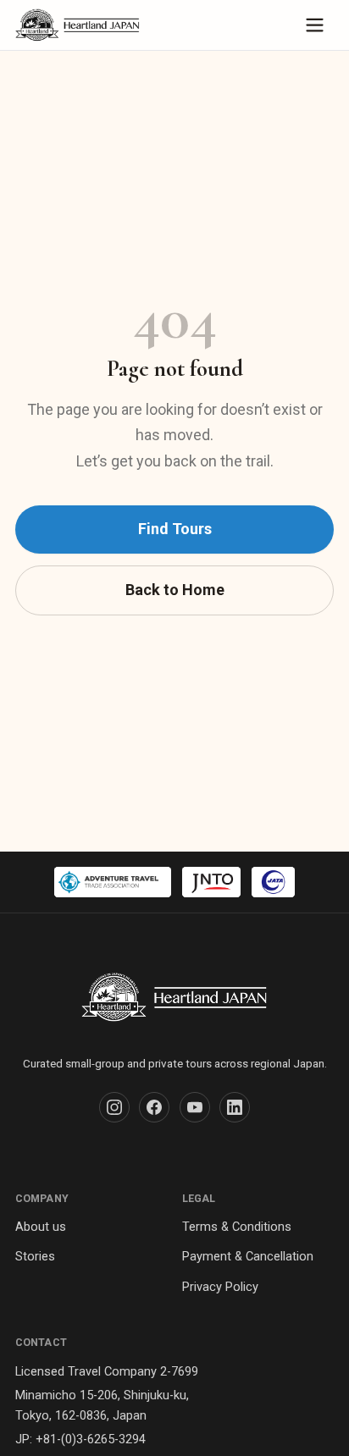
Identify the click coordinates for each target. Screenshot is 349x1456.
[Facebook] (154, 1107)
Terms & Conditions (236, 1226)
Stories (35, 1256)
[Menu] (315, 25)
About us (40, 1226)
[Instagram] (114, 1107)
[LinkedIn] (234, 1107)
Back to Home (174, 589)
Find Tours (175, 529)
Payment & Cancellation (247, 1256)
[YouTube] (195, 1107)
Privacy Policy (220, 1286)
